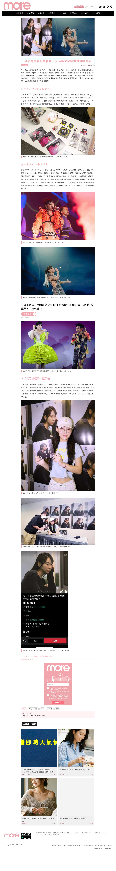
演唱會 (49, 709)
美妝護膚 (19, 13)
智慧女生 (51, 13)
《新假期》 (69, 833)
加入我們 (96, 13)
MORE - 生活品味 (27, 774)
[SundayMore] (17, 6)
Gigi (42, 709)
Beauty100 (84, 13)
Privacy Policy (108, 848)
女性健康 (62, 13)
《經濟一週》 (56, 835)
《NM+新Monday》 (86, 833)
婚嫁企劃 (41, 13)
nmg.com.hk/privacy (55, 691)
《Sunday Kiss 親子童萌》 (43, 835)
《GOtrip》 (76, 833)
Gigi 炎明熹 (33, 709)
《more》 (105, 833)
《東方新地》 (97, 833)
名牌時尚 (30, 13)
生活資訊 (73, 13)
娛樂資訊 (24, 65)
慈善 (57, 709)
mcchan (83, 65)
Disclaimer (97, 848)
